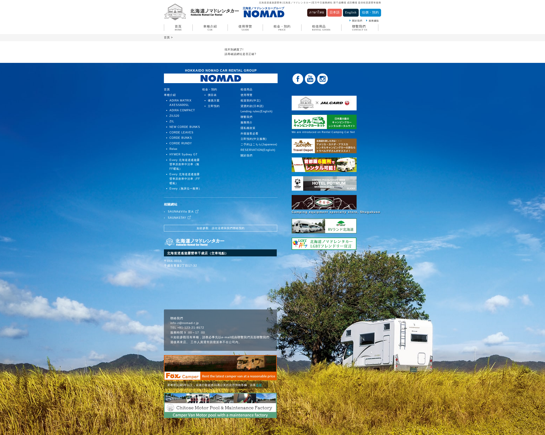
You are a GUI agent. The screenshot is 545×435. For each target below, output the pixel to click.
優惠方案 (214, 100)
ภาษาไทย (316, 12)
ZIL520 (174, 115)
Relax (173, 148)
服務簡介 (246, 122)
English (351, 12)
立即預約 (214, 106)
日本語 (335, 12)
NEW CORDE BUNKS (184, 127)
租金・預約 (282, 28)
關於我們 (357, 20)
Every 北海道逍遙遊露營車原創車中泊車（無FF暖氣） (184, 164)
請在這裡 (218, 228)
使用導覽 (245, 28)
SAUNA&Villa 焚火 (181, 211)
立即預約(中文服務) (254, 138)
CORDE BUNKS (180, 137)
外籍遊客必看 (249, 133)
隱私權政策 (248, 128)
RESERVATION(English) (258, 150)
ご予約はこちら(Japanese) (259, 144)
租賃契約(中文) (251, 100)
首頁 (178, 28)
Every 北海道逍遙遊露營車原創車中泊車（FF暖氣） (184, 179)
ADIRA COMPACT (182, 110)
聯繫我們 (359, 28)
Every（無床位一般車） (185, 188)
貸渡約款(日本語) (252, 106)
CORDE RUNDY (180, 143)
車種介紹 (210, 28)
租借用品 (321, 28)
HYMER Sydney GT (183, 154)
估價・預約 (370, 12)
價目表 (212, 95)
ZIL (171, 121)
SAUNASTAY (177, 217)
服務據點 (374, 20)
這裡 (259, 385)
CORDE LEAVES (181, 132)
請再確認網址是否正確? (240, 54)
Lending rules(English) (256, 111)
